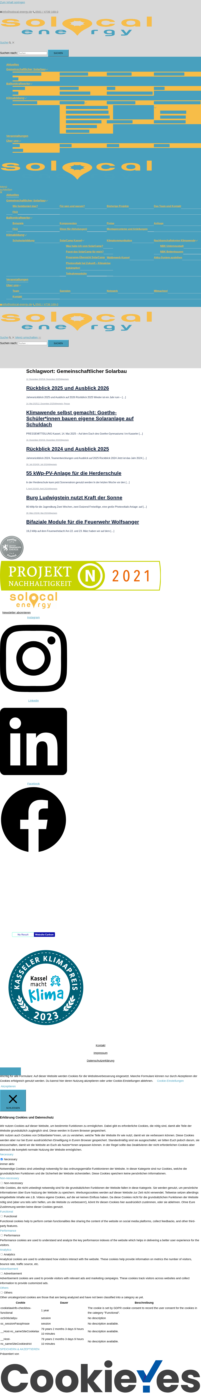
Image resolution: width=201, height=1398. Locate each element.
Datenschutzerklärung (100, 1060)
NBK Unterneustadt (173, 112)
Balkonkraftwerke (18, 83)
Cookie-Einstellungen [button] (170, 1080)
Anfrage (159, 88)
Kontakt (18, 150)
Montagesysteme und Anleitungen (130, 93)
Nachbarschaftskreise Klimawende (177, 102)
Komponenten (69, 88)
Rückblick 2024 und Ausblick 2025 (67, 449)
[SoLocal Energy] (78, 37)
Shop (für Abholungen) (75, 93)
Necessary (10, 1159)
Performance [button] (8, 1230)
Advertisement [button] (9, 1268)
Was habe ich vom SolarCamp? (87, 107)
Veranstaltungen (17, 136)
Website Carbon (44, 934)
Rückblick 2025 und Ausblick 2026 (67, 388)
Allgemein (64, 379)
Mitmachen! (162, 145)
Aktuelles (12, 64)
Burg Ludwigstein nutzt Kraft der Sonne (74, 497)
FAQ (15, 79)
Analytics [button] (5, 1249)
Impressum (101, 1053)
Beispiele (19, 88)
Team (16, 145)
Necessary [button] (6, 1154)
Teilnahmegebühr (77, 131)
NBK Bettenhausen (173, 117)
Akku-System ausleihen (170, 121)
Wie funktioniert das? (27, 74)
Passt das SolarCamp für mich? (87, 112)
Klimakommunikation (121, 102)
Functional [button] (6, 1211)
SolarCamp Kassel (72, 102)
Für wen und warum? (74, 74)
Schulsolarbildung (25, 102)
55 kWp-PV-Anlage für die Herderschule (73, 473)
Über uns (12, 140)
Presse (67, 404)
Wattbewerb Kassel (120, 121)
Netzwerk (113, 145)
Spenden (66, 145)
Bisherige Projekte (119, 74)
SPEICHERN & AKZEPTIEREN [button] (19, 1349)
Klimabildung (15, 98)
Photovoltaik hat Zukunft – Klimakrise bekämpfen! (88, 265)
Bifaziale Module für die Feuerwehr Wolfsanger (82, 522)
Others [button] (4, 1287)
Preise (111, 88)
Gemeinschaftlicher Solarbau (25, 69)
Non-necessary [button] (9, 1178)
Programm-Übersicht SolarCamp (88, 117)
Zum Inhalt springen (12, 2)
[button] (7, 42)
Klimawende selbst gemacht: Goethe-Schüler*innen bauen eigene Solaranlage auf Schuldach (80, 418)
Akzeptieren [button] (8, 1086)
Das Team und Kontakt (169, 74)
